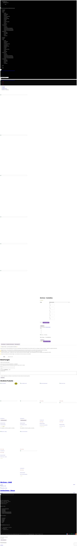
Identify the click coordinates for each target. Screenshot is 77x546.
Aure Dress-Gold (62, 426)
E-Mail (1, 368)
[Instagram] (2, 532)
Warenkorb (5, 35)
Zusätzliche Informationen (10, 344)
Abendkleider (6, 14)
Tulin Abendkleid (2, 424)
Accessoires (6, 17)
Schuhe (5, 20)
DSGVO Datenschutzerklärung (8, 28)
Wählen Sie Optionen (47, 341)
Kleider (5, 40)
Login (5, 4)
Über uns (5, 53)
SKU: (40, 327)
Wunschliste (6, 33)
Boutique (5, 19)
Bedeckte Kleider (6, 18)
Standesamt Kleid (6, 21)
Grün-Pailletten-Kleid (23, 424)
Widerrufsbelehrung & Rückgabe (8, 29)
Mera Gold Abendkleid (23, 474)
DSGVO (3, 521)
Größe (41, 302)
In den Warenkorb (46, 322)
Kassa (5, 34)
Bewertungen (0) (17, 344)
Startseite (3, 9)
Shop (3, 39)
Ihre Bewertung (2, 369)
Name (1, 366)
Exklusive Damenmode (5, 508)
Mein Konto (5, 32)
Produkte (3, 87)
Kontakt (3, 10)
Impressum (5, 54)
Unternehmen (4, 24)
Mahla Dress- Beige (3, 456)
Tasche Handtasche (7, 16)
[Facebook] (2, 531)
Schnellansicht (2, 418)
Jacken (5, 22)
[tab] (3, 344)
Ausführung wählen (3, 420)
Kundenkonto (4, 31)
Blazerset (5, 15)
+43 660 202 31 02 (5, 2)
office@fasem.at (4, 1)
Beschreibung (3, 344)
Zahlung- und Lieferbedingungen (8, 30)
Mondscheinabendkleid (43, 425)
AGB (2, 522)
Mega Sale (5, 23)
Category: (44, 327)
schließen (1, 545)
